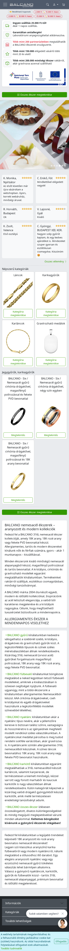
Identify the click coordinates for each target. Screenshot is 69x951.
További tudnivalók (11, 948)
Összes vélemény (54, 261)
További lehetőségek (18, 921)
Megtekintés (18, 435)
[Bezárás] (63, 914)
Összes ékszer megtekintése (36, 94)
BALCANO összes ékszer (22, 807)
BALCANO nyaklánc (19, 717)
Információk (13, 903)
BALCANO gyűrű (17, 635)
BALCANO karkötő (18, 764)
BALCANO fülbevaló (19, 674)
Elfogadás (61, 941)
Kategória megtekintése (18, 313)
